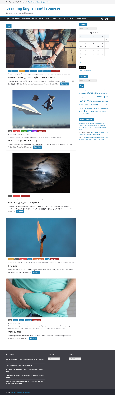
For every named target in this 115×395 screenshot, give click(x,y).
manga (34, 74)
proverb (82, 111)
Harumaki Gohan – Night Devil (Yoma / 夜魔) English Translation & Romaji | (92, 124)
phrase (102, 107)
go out (42, 137)
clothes (40, 199)
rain (87, 111)
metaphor (101, 105)
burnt (36, 199)
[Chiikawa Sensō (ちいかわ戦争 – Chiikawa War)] (41, 48)
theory (105, 111)
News (39, 71)
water (92, 114)
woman (96, 114)
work (102, 114)
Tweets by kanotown (85, 70)
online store (47, 74)
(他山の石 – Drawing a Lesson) (19, 365)
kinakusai (60, 262)
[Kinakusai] (41, 237)
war (69, 74)
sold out (61, 74)
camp (29, 137)
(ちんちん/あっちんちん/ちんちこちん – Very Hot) (93, 138)
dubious (33, 262)
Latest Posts (16, 19)
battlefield (12, 137)
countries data (23, 326)
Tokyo (80, 114)
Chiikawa (25, 74)
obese (21, 328)
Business (15, 71)
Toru (11, 74)
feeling (81, 97)
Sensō (52, 74)
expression (38, 262)
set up (56, 137)
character (90, 90)
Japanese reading (49, 137)
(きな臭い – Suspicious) (24, 202)
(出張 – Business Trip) (23, 140)
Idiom (41, 19)
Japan (29, 74)
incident (48, 199)
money (84, 108)
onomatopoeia (95, 108)
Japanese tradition (38, 259)
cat (87, 90)
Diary (72, 19)
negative (89, 108)
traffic (65, 74)
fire (43, 199)
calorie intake (15, 326)
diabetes (30, 326)
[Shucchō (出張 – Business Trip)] (41, 109)
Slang (66, 19)
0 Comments (26, 134)
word (99, 114)
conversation (100, 90)
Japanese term (53, 262)
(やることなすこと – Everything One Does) (92, 127)
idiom (99, 96)
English (85, 93)
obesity (26, 328)
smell (52, 199)
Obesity (22, 320)
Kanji (34, 131)
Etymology (26, 19)
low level (17, 328)
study (41, 328)
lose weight (11, 328)
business (18, 137)
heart (94, 97)
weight (48, 328)
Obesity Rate (14, 331)
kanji (101, 101)
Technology (46, 71)
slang (94, 111)
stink (55, 199)
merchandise (40, 74)
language (105, 101)
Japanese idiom (95, 101)
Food (61, 19)
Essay (10, 131)
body (85, 90)
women (53, 328)
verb (90, 114)
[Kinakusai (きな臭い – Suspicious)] (41, 173)
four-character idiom (88, 97)
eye (107, 93)
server (56, 74)
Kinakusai (13, 265)
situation (90, 111)
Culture (54, 19)
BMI (10, 326)
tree (64, 199)
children (95, 90)
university (85, 114)
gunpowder (45, 262)
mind (105, 105)
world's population (60, 328)
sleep (97, 111)
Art (10, 71)
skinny (37, 328)
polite (106, 108)
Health (15, 320)
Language (33, 71)
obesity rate (32, 328)
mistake (81, 108)
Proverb (34, 19)
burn (32, 199)
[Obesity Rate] (41, 298)
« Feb (80, 62)
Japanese (66, 326)
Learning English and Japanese (33, 8)
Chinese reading (36, 137)
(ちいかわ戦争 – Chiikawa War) (31, 77)
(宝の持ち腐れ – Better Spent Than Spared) (93, 133)
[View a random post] (106, 19)
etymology (92, 92)
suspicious (60, 199)
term (103, 111)
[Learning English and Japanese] (8, 19)
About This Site (81, 19)
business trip (24, 137)
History (47, 19)
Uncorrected (55, 71)
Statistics (28, 320)
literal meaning (84, 105)
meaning (65, 262)
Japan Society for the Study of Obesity (53, 326)
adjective (81, 90)
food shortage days (38, 326)
